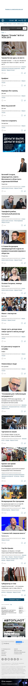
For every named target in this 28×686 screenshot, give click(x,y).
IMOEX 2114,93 (20, 23)
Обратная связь (18, 650)
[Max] (18, 659)
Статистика (23, 406)
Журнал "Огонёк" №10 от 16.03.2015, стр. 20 (11, 590)
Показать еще (14, 599)
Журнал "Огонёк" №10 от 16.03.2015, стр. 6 (11, 186)
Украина (11, 557)
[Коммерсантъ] (2, 20)
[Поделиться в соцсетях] (25, 73)
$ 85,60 (5, 23)
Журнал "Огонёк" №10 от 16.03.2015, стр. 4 (11, 66)
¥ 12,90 (14, 23)
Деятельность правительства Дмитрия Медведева (13, 474)
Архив (2, 650)
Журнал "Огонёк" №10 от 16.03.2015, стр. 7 (11, 318)
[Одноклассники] (12, 659)
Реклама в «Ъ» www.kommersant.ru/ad (14, 9)
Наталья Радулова (6, 510)
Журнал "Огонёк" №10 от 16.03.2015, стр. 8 (11, 405)
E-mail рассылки (18, 653)
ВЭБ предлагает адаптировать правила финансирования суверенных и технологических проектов (8, 612)
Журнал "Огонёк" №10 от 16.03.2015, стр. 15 (11, 508)
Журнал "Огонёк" (11, 70)
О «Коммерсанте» (5, 649)
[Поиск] (22, 20)
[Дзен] (9, 659)
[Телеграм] (2, 659)
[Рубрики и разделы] (25, 20)
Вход (19, 20)
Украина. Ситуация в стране (13, 558)
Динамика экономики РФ (7, 476)
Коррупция (9, 592)
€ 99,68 (9, 23)
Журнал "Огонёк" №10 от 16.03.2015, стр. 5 (11, 81)
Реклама (3, 653)
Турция (7, 440)
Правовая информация (19, 652)
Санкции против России (14, 406)
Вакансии (3, 655)
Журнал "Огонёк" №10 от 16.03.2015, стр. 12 (11, 473)
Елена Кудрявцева (19, 220)
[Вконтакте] (6, 659)
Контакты (3, 652)
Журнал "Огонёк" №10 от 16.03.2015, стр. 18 (11, 538)
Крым (24, 508)
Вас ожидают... (8, 681)
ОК (24, 28)
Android (16, 649)
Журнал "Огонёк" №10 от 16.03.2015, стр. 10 (11, 438)
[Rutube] (15, 659)
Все (11, 604)
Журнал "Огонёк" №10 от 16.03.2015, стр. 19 (11, 555)
